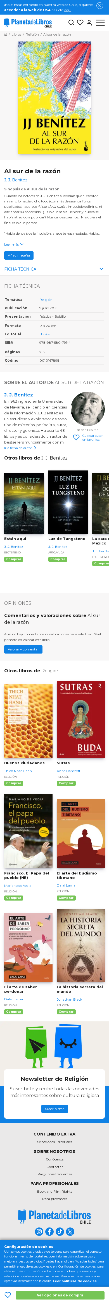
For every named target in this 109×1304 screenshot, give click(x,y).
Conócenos (54, 1159)
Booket (45, 334)
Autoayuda (56, 552)
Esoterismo (12, 552)
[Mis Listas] (79, 22)
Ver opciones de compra (60, 1295)
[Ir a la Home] (5, 34)
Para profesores (54, 1199)
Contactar (54, 1167)
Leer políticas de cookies (75, 1281)
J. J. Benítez (18, 395)
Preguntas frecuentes (54, 1174)
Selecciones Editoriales (54, 1142)
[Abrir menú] (100, 22)
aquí (67, 10)
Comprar (13, 559)
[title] (54, 1217)
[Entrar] (88, 22)
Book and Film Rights (54, 1191)
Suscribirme (54, 1109)
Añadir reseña (19, 255)
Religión (46, 299)
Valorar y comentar (23, 649)
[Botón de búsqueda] (71, 23)
